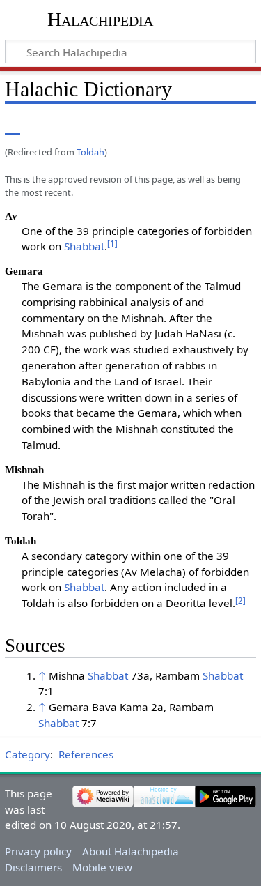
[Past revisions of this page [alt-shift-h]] (212, 125)
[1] (112, 243)
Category (27, 754)
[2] (240, 600)
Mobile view (102, 867)
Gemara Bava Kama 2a (106, 707)
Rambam (179, 675)
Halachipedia (100, 19)
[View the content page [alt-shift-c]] (12, 125)
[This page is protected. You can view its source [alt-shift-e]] (186, 125)
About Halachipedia (130, 851)
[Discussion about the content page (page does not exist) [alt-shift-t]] (44, 125)
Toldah (90, 152)
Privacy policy (38, 851)
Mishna (68, 675)
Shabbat (84, 246)
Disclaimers (33, 867)
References (85, 754)
